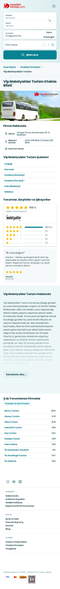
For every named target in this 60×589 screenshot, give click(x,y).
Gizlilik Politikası (14, 502)
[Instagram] (8, 481)
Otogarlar (11, 548)
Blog (8, 529)
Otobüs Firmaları (30, 67)
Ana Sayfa (9, 67)
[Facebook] (14, 481)
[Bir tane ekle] (53, 45)
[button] (54, 6)
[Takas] (50, 20)
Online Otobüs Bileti (16, 542)
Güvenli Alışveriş (14, 522)
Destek (9, 525)
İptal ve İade (12, 518)
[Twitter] (20, 481)
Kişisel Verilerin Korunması (20, 505)
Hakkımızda (12, 495)
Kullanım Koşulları (15, 499)
